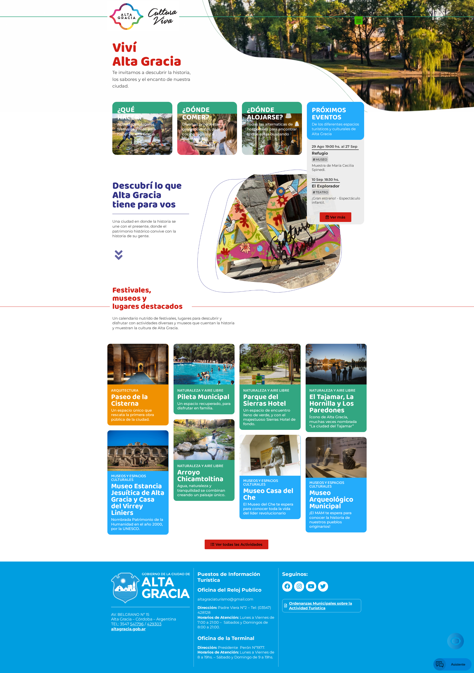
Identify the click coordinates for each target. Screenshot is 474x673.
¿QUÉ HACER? (130, 113)
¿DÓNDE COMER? (196, 113)
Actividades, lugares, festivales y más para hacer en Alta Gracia (136, 129)
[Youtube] (311, 586)
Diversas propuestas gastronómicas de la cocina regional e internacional (201, 131)
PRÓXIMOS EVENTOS (329, 113)
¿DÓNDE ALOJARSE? (265, 113)
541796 (137, 624)
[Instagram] (299, 586)
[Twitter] (323, 586)
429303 (154, 624)
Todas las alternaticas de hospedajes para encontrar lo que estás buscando (272, 129)
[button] (359, 20)
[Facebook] (287, 586)
